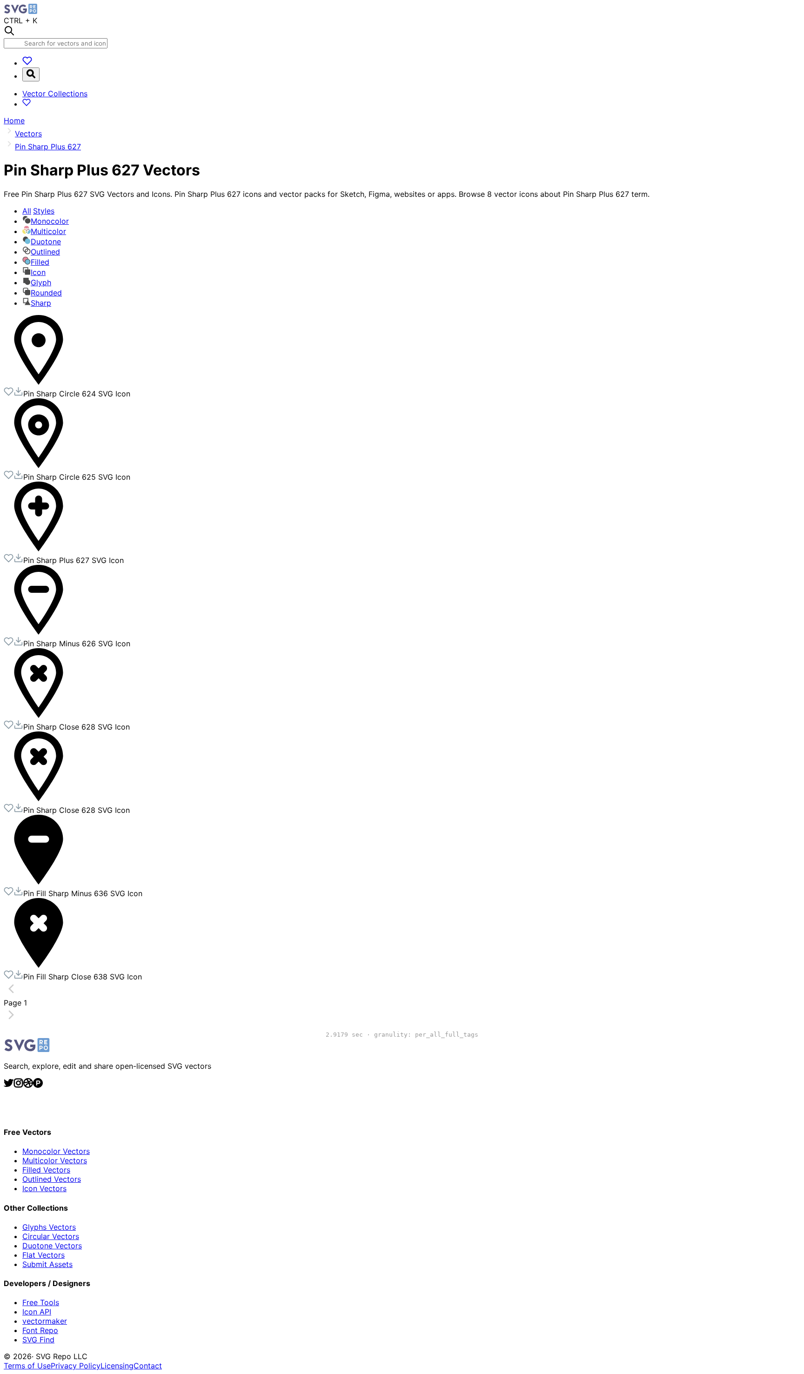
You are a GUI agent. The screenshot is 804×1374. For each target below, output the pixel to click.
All (38, 210)
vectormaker (44, 1321)
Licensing (117, 1365)
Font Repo (40, 1330)
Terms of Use (27, 1365)
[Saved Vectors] (27, 62)
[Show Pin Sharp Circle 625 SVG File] (39, 465)
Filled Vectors (46, 1169)
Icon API (36, 1311)
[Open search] (31, 74)
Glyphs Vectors (49, 1227)
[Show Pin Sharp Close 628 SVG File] (39, 715)
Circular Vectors (50, 1236)
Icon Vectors (44, 1188)
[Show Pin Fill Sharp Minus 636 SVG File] (39, 881)
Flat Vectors (43, 1255)
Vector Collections (54, 93)
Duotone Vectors (52, 1245)
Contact (148, 1365)
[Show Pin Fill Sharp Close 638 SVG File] (39, 965)
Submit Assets (47, 1264)
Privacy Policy (75, 1365)
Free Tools (40, 1302)
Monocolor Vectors (56, 1151)
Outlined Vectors (51, 1179)
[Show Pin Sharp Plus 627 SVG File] (39, 548)
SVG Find (38, 1339)
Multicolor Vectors (54, 1160)
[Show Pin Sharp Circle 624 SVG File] (39, 382)
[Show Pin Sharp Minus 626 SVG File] (39, 632)
